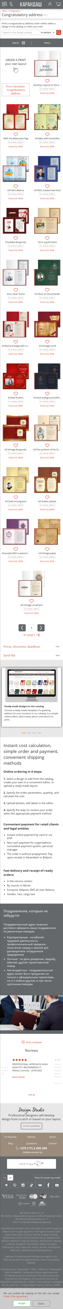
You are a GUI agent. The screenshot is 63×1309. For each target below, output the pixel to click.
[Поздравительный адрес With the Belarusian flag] (16, 117)
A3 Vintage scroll (47, 345)
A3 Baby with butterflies (47, 138)
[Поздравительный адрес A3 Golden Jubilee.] (47, 480)
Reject (41, 1303)
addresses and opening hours (36, 1250)
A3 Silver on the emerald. (47, 293)
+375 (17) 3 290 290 (33, 1148)
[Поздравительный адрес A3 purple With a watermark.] (16, 532)
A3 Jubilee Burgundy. (15, 242)
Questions (31, 1143)
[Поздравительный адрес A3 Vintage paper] (47, 532)
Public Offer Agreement (16, 1296)
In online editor (47, 88)
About (52, 1136)
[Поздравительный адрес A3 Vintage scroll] (47, 324)
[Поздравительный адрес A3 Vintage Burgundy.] (16, 428)
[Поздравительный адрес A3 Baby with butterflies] (47, 117)
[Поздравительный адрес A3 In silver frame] (16, 272)
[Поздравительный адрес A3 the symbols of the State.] (47, 428)
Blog (10, 1143)
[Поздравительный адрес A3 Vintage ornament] (32, 584)
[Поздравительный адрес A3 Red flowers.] (16, 376)
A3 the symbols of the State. (47, 449)
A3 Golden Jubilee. (47, 501)
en (10, 1177)
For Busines (10, 1136)
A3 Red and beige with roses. (16, 345)
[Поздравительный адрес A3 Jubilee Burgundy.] (16, 221)
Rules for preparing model (47, 1177)
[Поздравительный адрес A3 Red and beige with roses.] (16, 324)
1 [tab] (23, 734)
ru (5, 1177)
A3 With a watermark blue (47, 190)
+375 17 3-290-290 (21, 1222)
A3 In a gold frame (47, 242)
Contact (52, 1143)
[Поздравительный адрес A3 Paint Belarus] (16, 169)
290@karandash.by (32, 1152)
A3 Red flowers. (16, 397)
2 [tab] (29, 734)
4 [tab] (39, 734)
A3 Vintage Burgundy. (16, 449)
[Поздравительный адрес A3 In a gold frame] (47, 221)
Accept (21, 1303)
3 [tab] (34, 734)
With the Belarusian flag (16, 138)
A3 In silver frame (16, 293)
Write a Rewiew (34, 1042)
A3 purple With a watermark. (16, 553)
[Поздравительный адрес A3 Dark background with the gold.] (47, 376)
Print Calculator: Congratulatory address (15, 90)
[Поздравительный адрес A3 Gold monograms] (16, 480)
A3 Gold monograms (15, 501)
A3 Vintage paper (47, 553)
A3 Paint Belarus (15, 190)
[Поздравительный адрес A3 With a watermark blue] (47, 169)
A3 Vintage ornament (31, 605)
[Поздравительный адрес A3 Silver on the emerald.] (47, 272)
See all (31, 1094)
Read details (18, 1077)
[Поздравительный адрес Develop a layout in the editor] (47, 64)
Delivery (31, 1136)
